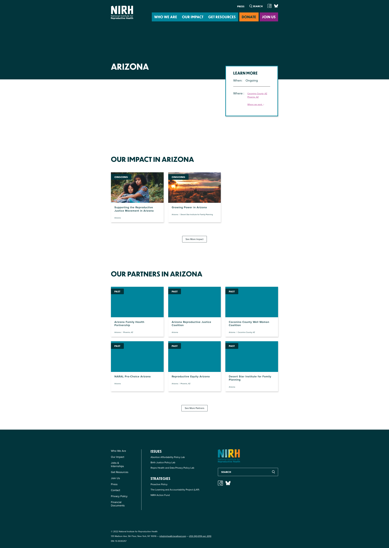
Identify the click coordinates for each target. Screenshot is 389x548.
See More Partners (194, 408)
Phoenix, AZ (253, 97)
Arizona (117, 217)
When (237, 80)
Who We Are (165, 17)
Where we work (255, 104)
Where (238, 93)
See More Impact (194, 239)
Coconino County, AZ (257, 93)
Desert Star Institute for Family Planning (197, 214)
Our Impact (192, 17)
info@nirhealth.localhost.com (172, 536)
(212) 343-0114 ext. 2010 (200, 536)
